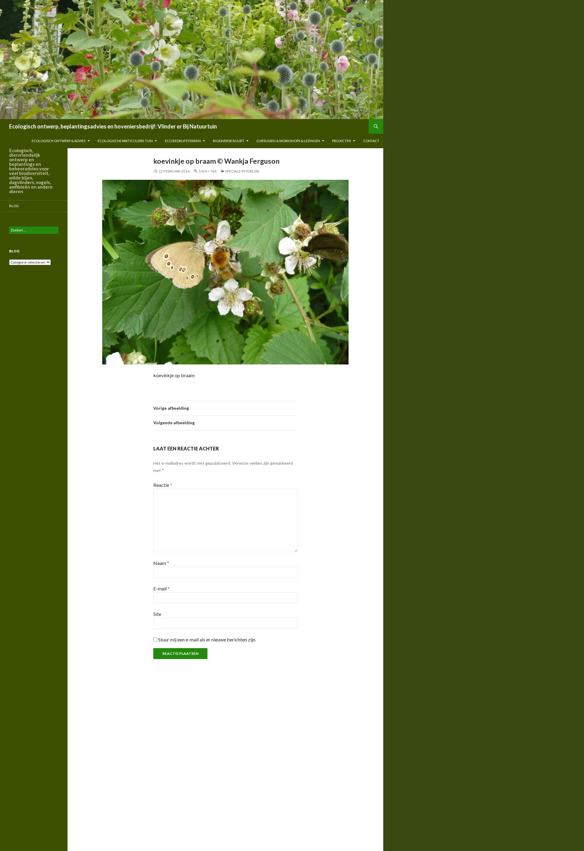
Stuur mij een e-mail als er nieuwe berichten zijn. (207, 639)
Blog (14, 206)
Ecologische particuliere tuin (125, 141)
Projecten (341, 141)
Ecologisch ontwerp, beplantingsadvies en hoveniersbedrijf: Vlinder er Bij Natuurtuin (113, 126)
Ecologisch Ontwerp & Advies (58, 141)
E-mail (161, 588)
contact (371, 141)
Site (157, 614)
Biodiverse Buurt (228, 141)
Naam (161, 563)
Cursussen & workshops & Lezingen (288, 141)
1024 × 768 (207, 171)
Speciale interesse (242, 171)
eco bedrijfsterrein (183, 141)
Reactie (162, 485)
